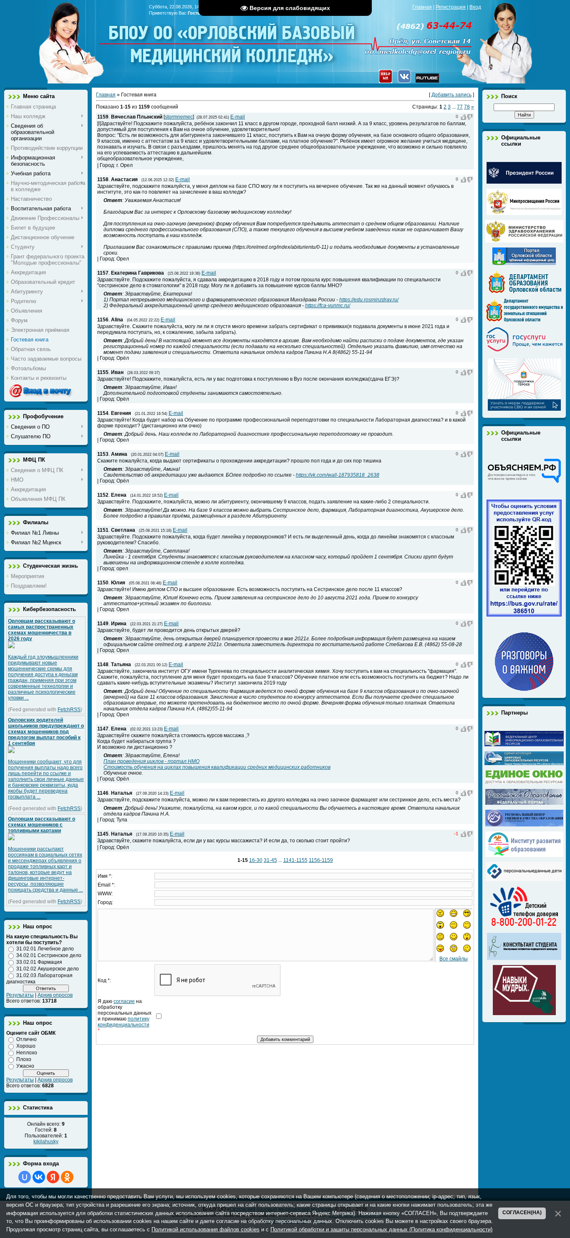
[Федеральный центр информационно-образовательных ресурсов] (524, 745)
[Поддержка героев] (524, 409)
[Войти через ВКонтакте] (39, 1177)
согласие (124, 1001)
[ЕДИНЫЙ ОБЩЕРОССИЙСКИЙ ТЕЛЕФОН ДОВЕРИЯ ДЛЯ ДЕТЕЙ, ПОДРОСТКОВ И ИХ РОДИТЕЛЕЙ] (524, 926)
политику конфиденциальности (123, 1022)
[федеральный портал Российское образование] (524, 803)
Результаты (20, 995)
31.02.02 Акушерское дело (47, 969)
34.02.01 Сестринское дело (48, 955)
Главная (422, 7)
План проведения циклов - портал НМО (151, 761)
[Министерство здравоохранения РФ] (524, 241)
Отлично (26, 1039)
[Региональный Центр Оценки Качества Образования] (524, 825)
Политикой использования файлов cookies (205, 1229)
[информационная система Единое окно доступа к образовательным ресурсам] (524, 782)
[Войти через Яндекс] (53, 1177)
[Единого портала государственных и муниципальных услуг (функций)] (524, 352)
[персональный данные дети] (524, 879)
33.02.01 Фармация (39, 962)
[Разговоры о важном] (524, 689)
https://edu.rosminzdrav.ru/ (368, 300)
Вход (475, 7)
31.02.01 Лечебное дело (45, 949)
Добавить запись (451, 95)
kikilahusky (45, 1142)
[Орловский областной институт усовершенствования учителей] (524, 855)
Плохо (23, 1059)
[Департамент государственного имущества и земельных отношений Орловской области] (524, 320)
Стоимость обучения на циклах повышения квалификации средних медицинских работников (216, 767)
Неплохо (26, 1053)
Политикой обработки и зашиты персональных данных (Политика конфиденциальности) (381, 1229)
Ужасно (25, 1066)
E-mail (237, 117)
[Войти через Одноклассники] (67, 1177)
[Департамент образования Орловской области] (524, 292)
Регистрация (451, 7)
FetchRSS (69, 709)
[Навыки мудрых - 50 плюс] (524, 1013)
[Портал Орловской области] (524, 263)
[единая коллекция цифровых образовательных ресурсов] (524, 763)
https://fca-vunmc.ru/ (327, 305)
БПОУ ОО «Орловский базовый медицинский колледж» (232, 39)
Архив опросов (55, 995)
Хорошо (25, 1046)
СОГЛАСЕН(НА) (522, 1212)
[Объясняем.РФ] (524, 482)
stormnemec (179, 117)
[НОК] (524, 615)
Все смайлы (453, 959)
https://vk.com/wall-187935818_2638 (337, 475)
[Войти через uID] (24, 1177)
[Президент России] (524, 182)
